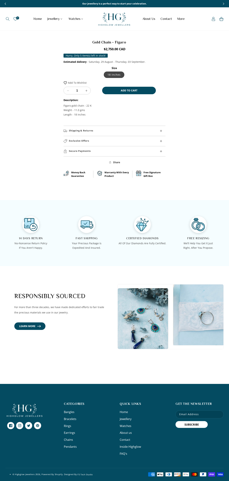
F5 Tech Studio (85, 474)
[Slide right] (223, 3)
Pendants (70, 447)
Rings (67, 426)
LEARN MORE (27, 326)
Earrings (69, 433)
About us (126, 433)
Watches (125, 426)
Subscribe (191, 424)
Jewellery (125, 419)
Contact (125, 440)
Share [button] (116, 162)
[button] (7, 19)
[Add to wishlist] (65, 82)
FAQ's (123, 454)
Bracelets (70, 419)
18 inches (114, 74)
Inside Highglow (130, 447)
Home (124, 412)
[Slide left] (5, 3)
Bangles (69, 412)
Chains (68, 440)
